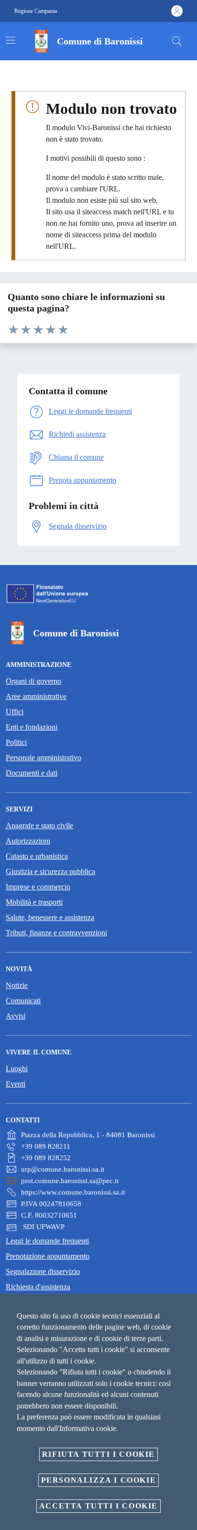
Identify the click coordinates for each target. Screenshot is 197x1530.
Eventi (15, 1084)
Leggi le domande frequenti (47, 1241)
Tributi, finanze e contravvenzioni (56, 933)
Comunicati (23, 1001)
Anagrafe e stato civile (39, 825)
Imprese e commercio (38, 887)
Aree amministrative (36, 696)
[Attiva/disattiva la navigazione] (10, 40)
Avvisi (15, 1016)
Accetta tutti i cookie (98, 1506)
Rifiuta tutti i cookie (98, 1454)
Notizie (17, 985)
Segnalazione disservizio (43, 1271)
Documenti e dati (31, 773)
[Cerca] (177, 41)
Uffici (14, 712)
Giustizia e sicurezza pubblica (50, 871)
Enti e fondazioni (31, 727)
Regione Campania (35, 11)
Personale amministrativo (43, 758)
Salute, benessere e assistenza (50, 917)
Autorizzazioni (28, 841)
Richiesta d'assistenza (38, 1287)
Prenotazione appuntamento (47, 1256)
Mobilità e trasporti (34, 902)
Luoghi (17, 1068)
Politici (16, 742)
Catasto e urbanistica (37, 856)
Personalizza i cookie (98, 1480)
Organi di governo (33, 681)
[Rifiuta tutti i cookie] (186, 1308)
